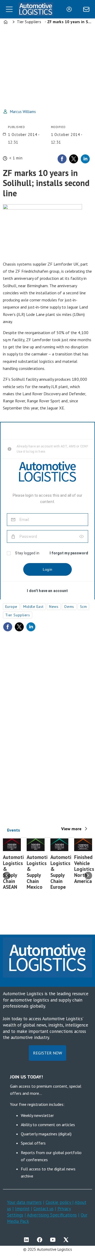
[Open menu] (9, 9)
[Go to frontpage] (35, 9)
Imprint (22, 1209)
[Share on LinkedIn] (85, 159)
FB (40, 1240)
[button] (7, 875)
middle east (33, 606)
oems (69, 606)
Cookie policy (59, 1202)
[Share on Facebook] (62, 159)
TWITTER (67, 1240)
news (53, 606)
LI (27, 1240)
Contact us (44, 1209)
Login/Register (70, 9)
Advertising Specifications (52, 1215)
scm (83, 606)
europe (11, 606)
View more (71, 828)
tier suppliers (17, 615)
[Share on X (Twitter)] (73, 159)
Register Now (47, 1053)
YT (54, 1240)
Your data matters (24, 1202)
